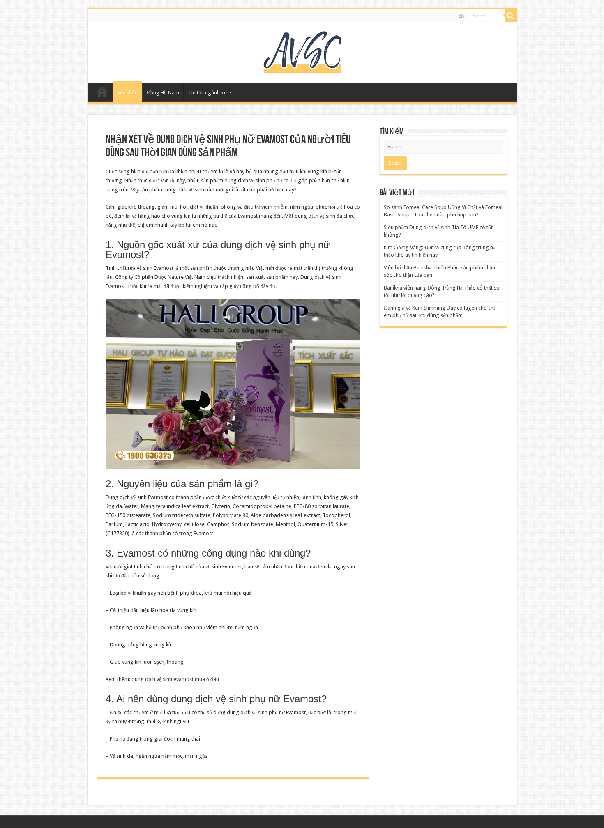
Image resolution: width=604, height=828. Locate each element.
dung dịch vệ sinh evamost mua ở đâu (175, 679)
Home (102, 91)
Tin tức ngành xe (207, 93)
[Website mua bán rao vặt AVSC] (302, 51)
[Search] (511, 15)
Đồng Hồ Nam (163, 93)
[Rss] (462, 16)
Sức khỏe (127, 93)
